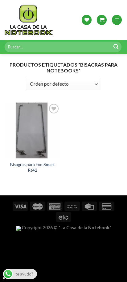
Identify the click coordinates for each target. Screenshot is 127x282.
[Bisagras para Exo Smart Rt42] (32, 130)
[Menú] (117, 20)
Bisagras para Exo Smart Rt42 (32, 167)
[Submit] (116, 47)
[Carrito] (102, 20)
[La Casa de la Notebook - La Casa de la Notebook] (29, 20)
